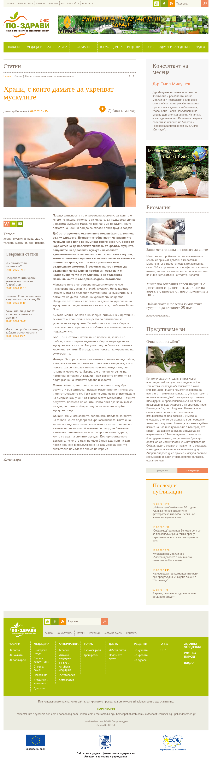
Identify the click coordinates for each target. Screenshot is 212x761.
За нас (11, 3)
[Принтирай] (13, 224)
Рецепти (133, 47)
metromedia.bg (105, 714)
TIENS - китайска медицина (65, 666)
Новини (13, 47)
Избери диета (117, 650)
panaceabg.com (68, 714)
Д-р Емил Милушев (171, 84)
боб (31, 242)
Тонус (104, 47)
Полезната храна (115, 656)
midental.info (24, 714)
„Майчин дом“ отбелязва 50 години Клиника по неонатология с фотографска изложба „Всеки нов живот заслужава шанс (174, 512)
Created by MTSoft (106, 725)
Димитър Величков (15, 111)
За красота (141, 655)
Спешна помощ (38, 668)
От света (14, 650)
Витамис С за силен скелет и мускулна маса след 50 (24, 297)
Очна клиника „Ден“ (163, 341)
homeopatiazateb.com (129, 714)
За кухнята (141, 650)
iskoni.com (86, 714)
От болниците (17, 660)
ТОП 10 (163, 650)
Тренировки (91, 655)
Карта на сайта (70, 3)
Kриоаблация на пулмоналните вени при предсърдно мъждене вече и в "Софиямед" (175, 577)
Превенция (40, 674)
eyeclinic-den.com (45, 714)
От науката (16, 655)
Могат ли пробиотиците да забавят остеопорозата (24, 330)
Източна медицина (65, 656)
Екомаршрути (92, 650)
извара (40, 242)
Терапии (64, 650)
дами (38, 238)
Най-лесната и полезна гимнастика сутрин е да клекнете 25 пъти (174, 306)
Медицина (34, 47)
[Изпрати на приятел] (20, 224)
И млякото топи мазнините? (16, 264)
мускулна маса (23, 238)
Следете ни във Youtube (156, 3)
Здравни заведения (174, 47)
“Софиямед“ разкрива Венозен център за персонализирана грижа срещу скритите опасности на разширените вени (176, 535)
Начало (7, 76)
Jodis (177, 172)
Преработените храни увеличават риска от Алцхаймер (21, 281)
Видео (200, 47)
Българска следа (40, 652)
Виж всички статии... (158, 315)
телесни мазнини (15, 242)
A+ (130, 76)
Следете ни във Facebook (164, 3)
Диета (118, 47)
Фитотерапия (67, 674)
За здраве (140, 660)
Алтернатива (57, 47)
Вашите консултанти (41, 660)
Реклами (53, 3)
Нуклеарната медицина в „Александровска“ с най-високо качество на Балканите (172, 557)
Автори (40, 3)
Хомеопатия (66, 679)
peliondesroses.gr (184, 714)
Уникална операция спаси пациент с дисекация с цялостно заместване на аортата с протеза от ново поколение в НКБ (177, 289)
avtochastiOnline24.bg (158, 714)
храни (8, 238)
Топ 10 (149, 47)
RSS (171, 3)
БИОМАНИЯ (83, 47)
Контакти (87, 3)
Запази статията (7, 224)
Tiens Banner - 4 (133, 25)
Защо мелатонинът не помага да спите (177, 249)
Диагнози (39, 688)
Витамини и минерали (41, 681)
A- (134, 76)
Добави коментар (122, 111)
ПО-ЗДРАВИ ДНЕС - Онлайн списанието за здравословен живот (26, 24)
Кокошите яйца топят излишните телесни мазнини (20, 314)
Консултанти (25, 3)
